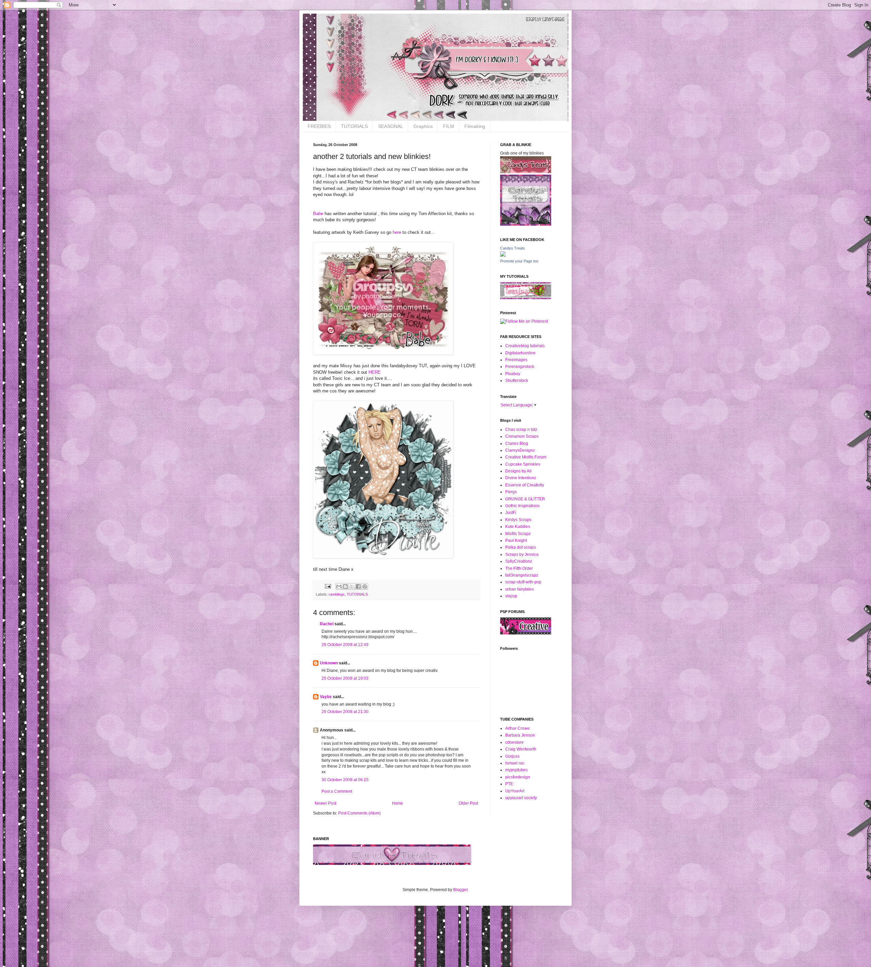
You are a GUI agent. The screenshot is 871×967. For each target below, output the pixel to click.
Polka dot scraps (520, 547)
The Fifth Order (519, 568)
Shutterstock (516, 380)
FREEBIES (319, 126)
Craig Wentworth (520, 749)
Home (397, 803)
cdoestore (514, 742)
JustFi (510, 512)
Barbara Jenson (520, 735)
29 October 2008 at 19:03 (345, 678)
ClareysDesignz (520, 450)
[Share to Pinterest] (364, 586)
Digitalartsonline (520, 353)
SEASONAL (390, 126)
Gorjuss (512, 756)
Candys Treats (512, 248)
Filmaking (474, 126)
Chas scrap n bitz (521, 429)
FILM (448, 126)
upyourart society (521, 797)
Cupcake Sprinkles (522, 464)
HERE (374, 372)
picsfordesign (517, 777)
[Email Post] (327, 586)
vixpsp (511, 596)
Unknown (329, 663)
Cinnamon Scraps (522, 436)
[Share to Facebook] (358, 586)
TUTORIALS (354, 126)
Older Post (468, 803)
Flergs (511, 491)
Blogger (460, 889)
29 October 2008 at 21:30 (345, 711)
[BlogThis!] (345, 586)
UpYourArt (514, 791)
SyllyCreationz (518, 561)
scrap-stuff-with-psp (523, 582)
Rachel (326, 624)
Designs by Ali (518, 471)
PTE (509, 783)
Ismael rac (514, 763)
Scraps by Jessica (522, 554)
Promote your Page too (519, 261)
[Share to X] (351, 586)
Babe (319, 213)
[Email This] (338, 586)
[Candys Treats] (503, 255)
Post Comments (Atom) (359, 813)
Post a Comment (337, 791)
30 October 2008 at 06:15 (345, 779)
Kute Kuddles (517, 526)
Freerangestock (519, 366)
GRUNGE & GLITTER (525, 499)
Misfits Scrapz (518, 533)
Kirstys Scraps (518, 519)
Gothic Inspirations (522, 505)
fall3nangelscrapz (521, 575)
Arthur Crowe (517, 728)
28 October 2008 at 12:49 (345, 644)
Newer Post (325, 803)
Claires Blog (516, 443)
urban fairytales (519, 589)
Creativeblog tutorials (525, 345)
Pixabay (512, 373)
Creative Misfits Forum (525, 457)
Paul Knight (516, 540)
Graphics (423, 126)
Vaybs (326, 696)
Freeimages (516, 359)
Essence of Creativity (524, 485)
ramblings (337, 594)
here (397, 232)
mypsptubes (516, 770)
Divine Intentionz (520, 478)
